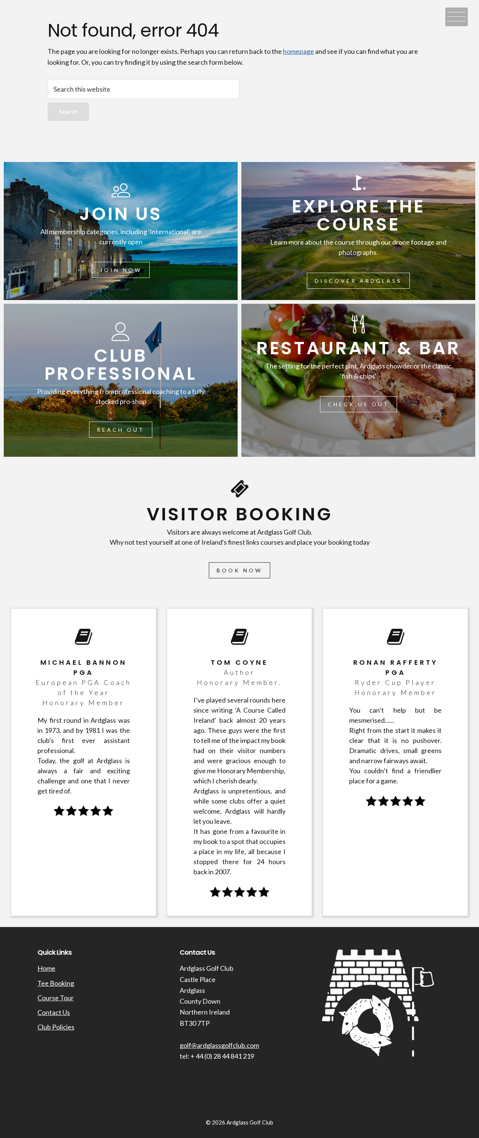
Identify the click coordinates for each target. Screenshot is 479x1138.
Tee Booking (55, 983)
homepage (298, 51)
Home (46, 968)
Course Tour (55, 998)
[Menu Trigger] (456, 16)
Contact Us (53, 1012)
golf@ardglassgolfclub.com (219, 1045)
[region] (239, 542)
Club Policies (55, 1027)
